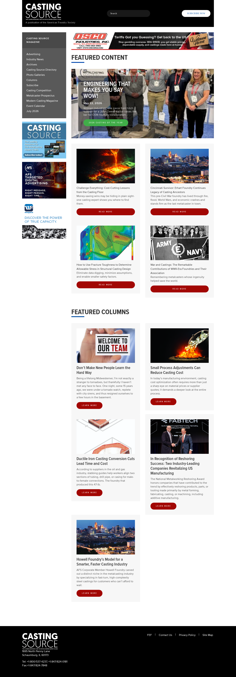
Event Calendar (35, 106)
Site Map (207, 635)
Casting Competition (38, 90)
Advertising (33, 54)
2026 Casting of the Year (106, 122)
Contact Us (165, 635)
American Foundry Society (61, 22)
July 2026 (32, 111)
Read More (106, 211)
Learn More (89, 405)
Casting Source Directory (41, 69)
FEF (149, 635)
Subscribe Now (196, 13)
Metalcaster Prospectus (40, 95)
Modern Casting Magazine (42, 101)
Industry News (35, 59)
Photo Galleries (35, 75)
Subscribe (32, 85)
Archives (31, 64)
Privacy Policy (187, 635)
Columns (31, 80)
